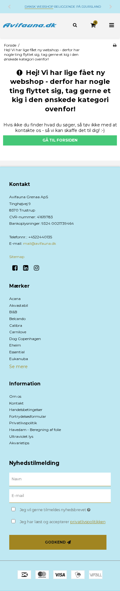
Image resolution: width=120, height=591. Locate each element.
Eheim (15, 345)
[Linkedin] (28, 268)
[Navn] (60, 479)
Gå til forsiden (60, 140)
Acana (15, 298)
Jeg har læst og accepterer (63, 521)
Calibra (15, 325)
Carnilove (17, 332)
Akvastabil (18, 305)
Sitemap (16, 256)
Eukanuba (18, 358)
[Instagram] (38, 268)
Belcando (17, 318)
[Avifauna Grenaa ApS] (30, 25)
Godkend (55, 542)
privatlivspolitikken (88, 521)
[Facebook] (17, 268)
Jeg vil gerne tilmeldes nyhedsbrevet (58, 508)
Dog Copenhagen (25, 338)
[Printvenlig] (114, 45)
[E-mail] (60, 496)
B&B (13, 312)
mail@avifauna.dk (39, 243)
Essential (17, 352)
